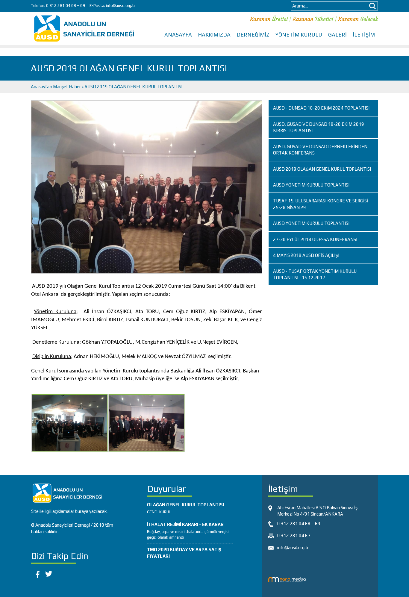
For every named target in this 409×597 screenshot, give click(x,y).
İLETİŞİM (364, 34)
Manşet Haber (67, 86)
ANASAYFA (178, 34)
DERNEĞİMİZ (253, 34)
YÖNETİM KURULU (298, 34)
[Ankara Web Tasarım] (287, 578)
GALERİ (337, 34)
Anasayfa (40, 86)
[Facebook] (36, 573)
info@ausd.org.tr (120, 5)
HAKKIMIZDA (214, 34)
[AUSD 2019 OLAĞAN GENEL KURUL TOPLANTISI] (146, 186)
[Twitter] (48, 573)
